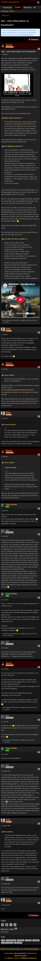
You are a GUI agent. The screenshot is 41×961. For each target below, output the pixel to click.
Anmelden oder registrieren (10, 2)
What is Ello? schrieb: (12, 118)
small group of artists (20, 124)
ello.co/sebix (28, 225)
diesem (21, 58)
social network (11, 940)
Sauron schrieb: (10, 424)
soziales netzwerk (8, 942)
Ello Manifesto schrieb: (12, 146)
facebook (20, 940)
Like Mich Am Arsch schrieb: (14, 239)
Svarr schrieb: (9, 375)
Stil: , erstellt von (20, 958)
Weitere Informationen (26, 35)
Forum (17, 7)
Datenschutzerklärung (8, 949)
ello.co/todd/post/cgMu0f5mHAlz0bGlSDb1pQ (16, 390)
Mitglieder (28, 7)
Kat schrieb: (8, 832)
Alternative (18, 942)
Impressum (19, 949)
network (28, 940)
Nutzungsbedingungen (31, 949)
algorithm (36, 940)
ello (21, 102)
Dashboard (7, 7)
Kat (33, 740)
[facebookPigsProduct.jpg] (17, 85)
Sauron (34, 320)
